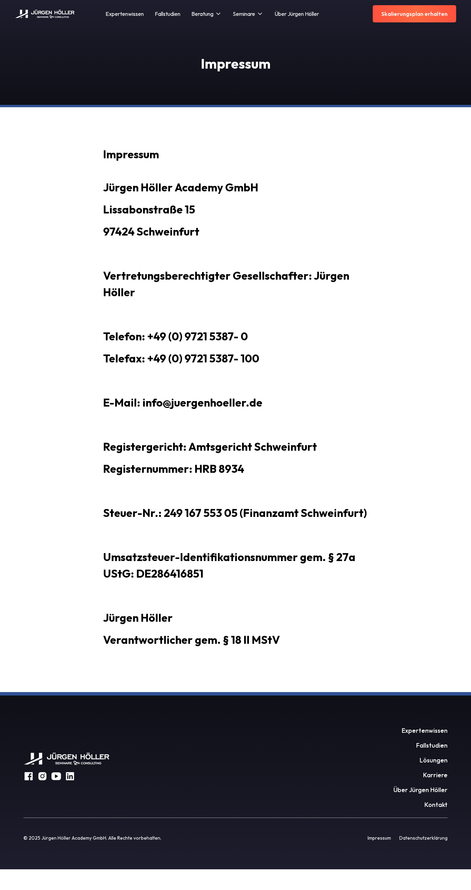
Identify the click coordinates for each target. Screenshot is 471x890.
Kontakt (436, 805)
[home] (45, 13)
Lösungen (434, 760)
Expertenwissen (125, 13)
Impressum (379, 838)
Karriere (435, 775)
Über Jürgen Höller (296, 13)
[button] (206, 14)
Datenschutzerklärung (423, 838)
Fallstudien (167, 13)
